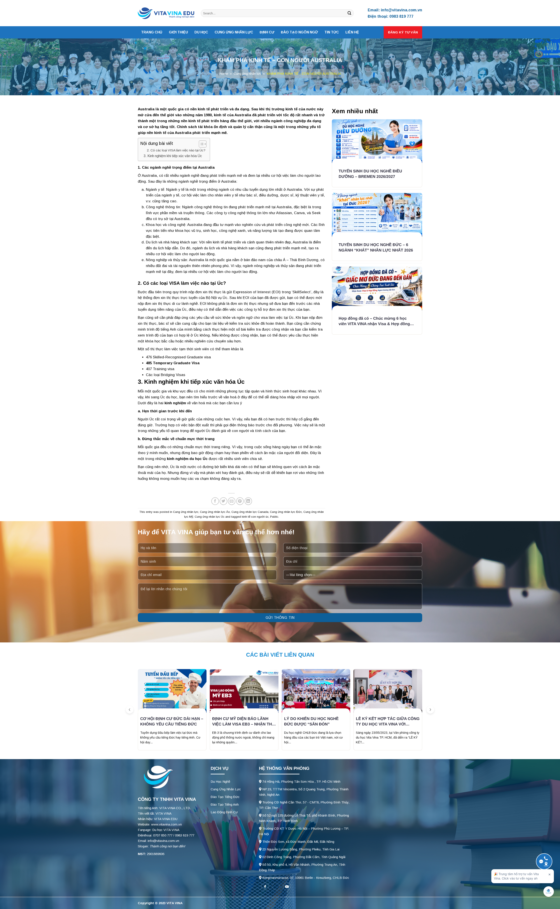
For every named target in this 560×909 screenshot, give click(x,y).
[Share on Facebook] (215, 501)
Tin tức (331, 32)
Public (274, 516)
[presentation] (129, 710)
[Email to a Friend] (232, 501)
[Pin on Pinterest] (240, 501)
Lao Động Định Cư (224, 812)
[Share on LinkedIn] (248, 501)
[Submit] (350, 13)
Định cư (267, 32)
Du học (201, 32)
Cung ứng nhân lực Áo (215, 511)
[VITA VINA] (157, 777)
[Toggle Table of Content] (200, 144)
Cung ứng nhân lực (234, 32)
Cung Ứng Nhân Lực (226, 789)
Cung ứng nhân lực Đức (286, 511)
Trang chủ (151, 32)
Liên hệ (352, 32)
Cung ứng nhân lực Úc (209, 516)
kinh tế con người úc (255, 516)
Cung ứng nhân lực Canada (249, 511)
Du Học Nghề (220, 781)
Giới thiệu (178, 32)
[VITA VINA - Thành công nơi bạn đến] (166, 13)
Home (223, 73)
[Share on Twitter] (223, 501)
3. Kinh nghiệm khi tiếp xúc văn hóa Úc (173, 156)
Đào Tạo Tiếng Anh (225, 804)
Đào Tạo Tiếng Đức (225, 797)
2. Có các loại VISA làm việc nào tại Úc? (176, 150)
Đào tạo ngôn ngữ (299, 32)
